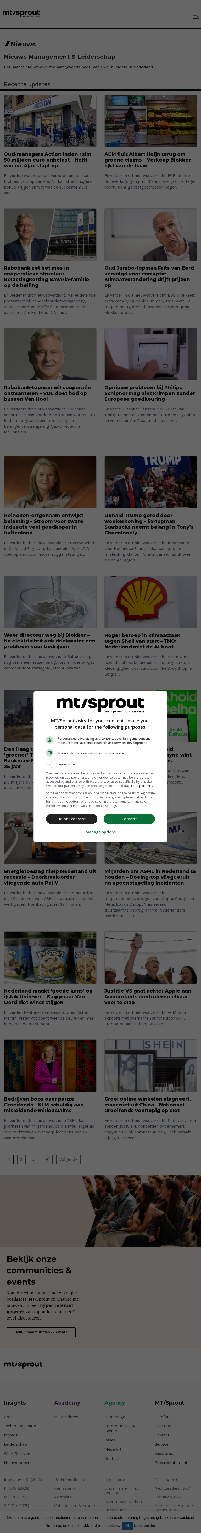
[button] (100, 764)
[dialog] (101, 766)
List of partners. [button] (141, 786)
